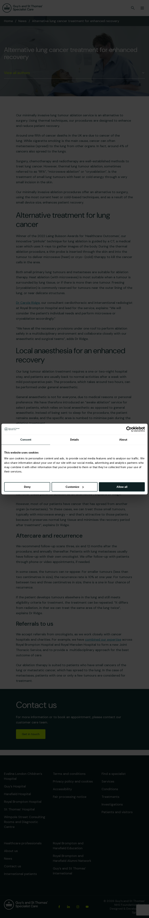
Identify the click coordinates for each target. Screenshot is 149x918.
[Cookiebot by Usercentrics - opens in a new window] (129, 429)
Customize (72, 486)
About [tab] (123, 439)
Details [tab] (74, 439)
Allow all (121, 486)
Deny (27, 486)
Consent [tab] (25, 439)
